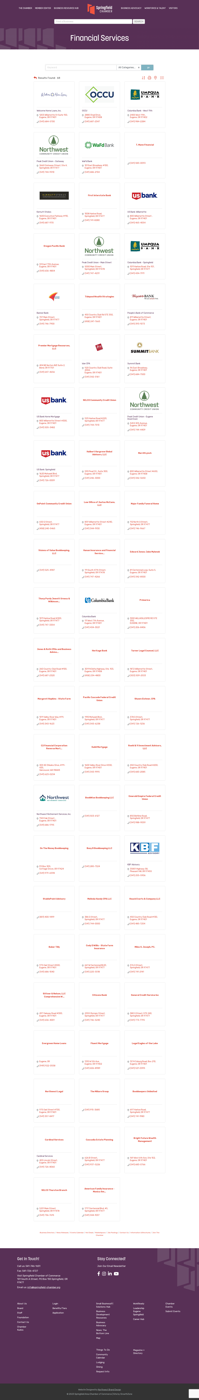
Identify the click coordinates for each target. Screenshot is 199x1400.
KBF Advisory (133, 864)
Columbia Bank (89, 616)
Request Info (102, 1371)
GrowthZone (126, 1394)
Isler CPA (86, 363)
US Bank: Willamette (136, 212)
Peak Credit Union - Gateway (50, 161)
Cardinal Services (45, 1156)
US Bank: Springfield (46, 469)
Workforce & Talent (155, 8)
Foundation (23, 1317)
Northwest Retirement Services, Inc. (54, 814)
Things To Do (103, 1350)
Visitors (173, 8)
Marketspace (100, 1233)
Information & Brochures (140, 1233)
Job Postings (112, 1233)
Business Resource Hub (66, 8)
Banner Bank (43, 313)
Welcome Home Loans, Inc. (49, 111)
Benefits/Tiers (59, 1308)
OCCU (84, 111)
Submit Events (172, 1311)
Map (98, 1338)
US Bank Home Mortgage (48, 416)
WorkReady (138, 1303)
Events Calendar (77, 1233)
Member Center (43, 8)
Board (20, 1308)
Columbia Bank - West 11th (139, 111)
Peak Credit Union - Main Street (97, 262)
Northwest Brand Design (109, 1389)
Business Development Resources (103, 1314)
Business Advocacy (131, 8)
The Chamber (25, 8)
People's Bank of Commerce (140, 313)
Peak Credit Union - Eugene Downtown (140, 417)
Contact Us (124, 1233)
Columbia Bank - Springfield (140, 262)
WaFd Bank (87, 161)
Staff (19, 1312)
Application (58, 1312)
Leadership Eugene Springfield (138, 1311)
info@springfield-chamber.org (43, 1287)
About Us (22, 1303)
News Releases (62, 1233)
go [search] (148, 67)
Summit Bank (133, 363)
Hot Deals (89, 1233)
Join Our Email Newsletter (111, 1266)
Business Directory (47, 1233)
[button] (35, 78)
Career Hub (138, 1319)
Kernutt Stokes (44, 212)
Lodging (100, 1362)
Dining (99, 1367)
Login (55, 1303)
